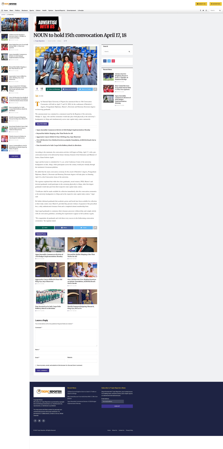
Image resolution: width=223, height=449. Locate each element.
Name (37, 350)
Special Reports (60, 10)
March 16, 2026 (52, 41)
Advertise (216, 4)
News (11, 10)
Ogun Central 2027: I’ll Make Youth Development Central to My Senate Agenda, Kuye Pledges (18, 88)
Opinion (50, 10)
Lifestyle (81, 10)
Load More (14, 156)
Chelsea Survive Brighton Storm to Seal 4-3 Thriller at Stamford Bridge (17, 36)
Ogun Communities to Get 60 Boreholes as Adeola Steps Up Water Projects (18, 147)
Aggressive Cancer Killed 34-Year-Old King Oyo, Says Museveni (18, 77)
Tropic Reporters (40, 41)
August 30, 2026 (40, 258)
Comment (38, 328)
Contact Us (121, 430)
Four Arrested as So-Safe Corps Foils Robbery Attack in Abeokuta (18, 109)
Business (25, 10)
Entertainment (71, 10)
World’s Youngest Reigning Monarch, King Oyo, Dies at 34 (18, 118)
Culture (38, 10)
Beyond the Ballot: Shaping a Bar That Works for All (17, 67)
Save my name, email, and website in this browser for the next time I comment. (59, 365)
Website (70, 357)
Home (6, 10)
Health (44, 10)
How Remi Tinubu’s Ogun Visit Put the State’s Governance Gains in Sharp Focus (18, 128)
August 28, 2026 (72, 311)
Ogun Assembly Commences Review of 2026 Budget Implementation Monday (18, 56)
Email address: (105, 399)
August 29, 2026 (40, 283)
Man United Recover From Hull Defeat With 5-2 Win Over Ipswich (18, 46)
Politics (17, 10)
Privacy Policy (129, 430)
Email (37, 358)
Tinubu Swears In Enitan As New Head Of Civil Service (17, 137)
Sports (32, 10)
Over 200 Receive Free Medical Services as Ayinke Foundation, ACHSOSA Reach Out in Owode (18, 99)
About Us (202, 4)
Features (71, 250)
